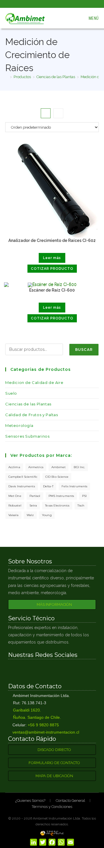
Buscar (84, 349)
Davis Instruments (21, 486)
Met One (14, 496)
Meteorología (19, 425)
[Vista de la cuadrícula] (46, 113)
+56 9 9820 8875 (43, 725)
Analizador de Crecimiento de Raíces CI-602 (52, 240)
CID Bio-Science (57, 477)
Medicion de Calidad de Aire (34, 382)
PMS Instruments (61, 496)
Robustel (14, 505)
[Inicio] (6, 77)
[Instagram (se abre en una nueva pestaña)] (53, 3)
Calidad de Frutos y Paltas (31, 414)
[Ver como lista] (58, 113)
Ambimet (58, 467)
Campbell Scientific (22, 477)
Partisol (34, 496)
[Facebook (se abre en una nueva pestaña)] (46, 3)
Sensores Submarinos (27, 436)
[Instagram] (52, 671)
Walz (30, 515)
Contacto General (70, 800)
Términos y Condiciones (52, 806)
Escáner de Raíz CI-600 (52, 290)
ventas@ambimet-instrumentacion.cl (45, 732)
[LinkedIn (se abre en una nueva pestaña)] (58, 3)
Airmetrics (35, 467)
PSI (84, 496)
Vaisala (13, 515)
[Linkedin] (72, 671)
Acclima (14, 467)
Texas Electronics (57, 505)
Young (47, 515)
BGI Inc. (79, 467)
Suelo (11, 393)
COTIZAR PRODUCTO (52, 269)
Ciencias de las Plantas (28, 404)
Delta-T (48, 486)
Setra (33, 505)
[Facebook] (32, 671)
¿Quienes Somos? (30, 800)
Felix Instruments (74, 486)
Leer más (52, 258)
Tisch (81, 505)
